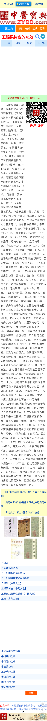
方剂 (27, 28)
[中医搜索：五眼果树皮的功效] (36, 37)
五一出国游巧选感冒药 (13, 573)
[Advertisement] (23, 70)
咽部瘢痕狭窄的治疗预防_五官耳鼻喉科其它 (23, 494)
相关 (29, 43)
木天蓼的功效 (8, 687)
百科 (42, 28)
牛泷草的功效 (8, 656)
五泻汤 (4, 563)
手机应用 (9, 4)
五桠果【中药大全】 (11, 583)
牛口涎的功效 (8, 661)
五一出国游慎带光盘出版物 (15, 578)
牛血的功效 (7, 666)
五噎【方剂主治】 (10, 598)
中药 (19, 28)
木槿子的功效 (8, 682)
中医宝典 (7, 28)
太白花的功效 (8, 677)
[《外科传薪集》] (17, 558)
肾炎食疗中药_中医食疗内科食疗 (22, 512)
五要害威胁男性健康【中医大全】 (19, 593)
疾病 (35, 28)
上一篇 (6, 43)
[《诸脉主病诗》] (30, 558)
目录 (18, 43)
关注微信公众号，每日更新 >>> (23, 98)
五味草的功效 (8, 671)
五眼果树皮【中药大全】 (14, 588)
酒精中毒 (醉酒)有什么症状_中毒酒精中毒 (23, 504)
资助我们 (39, 4)
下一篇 (41, 43)
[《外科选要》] (10, 536)
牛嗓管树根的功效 (10, 651)
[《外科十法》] (23, 536)
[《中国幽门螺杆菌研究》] (37, 536)
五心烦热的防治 (9, 568)
